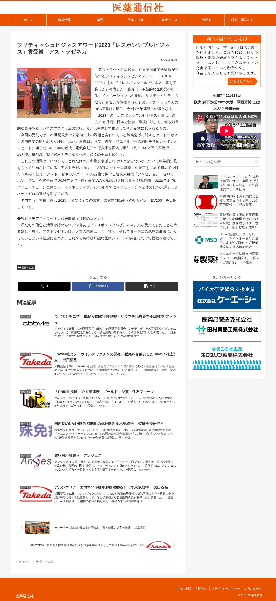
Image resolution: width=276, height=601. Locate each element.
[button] (151, 286)
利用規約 (201, 588)
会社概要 (186, 588)
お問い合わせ (252, 588)
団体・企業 (28, 267)
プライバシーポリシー (226, 588)
